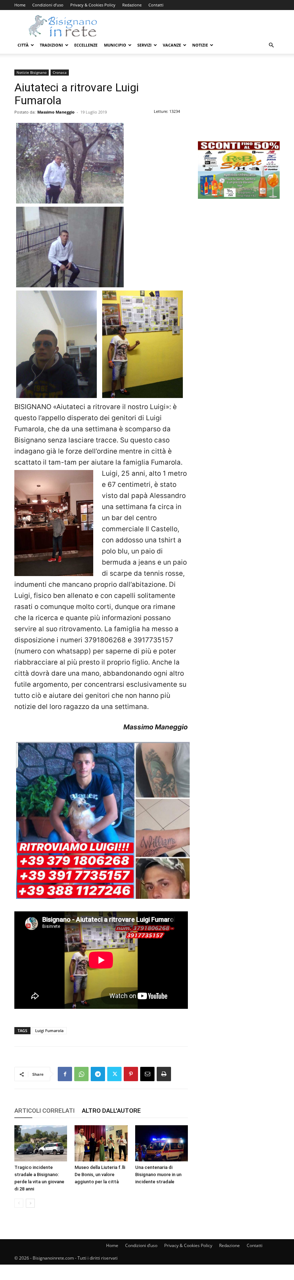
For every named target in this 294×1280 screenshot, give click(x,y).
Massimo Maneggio (56, 112)
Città (23, 45)
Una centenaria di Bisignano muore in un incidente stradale (158, 1174)
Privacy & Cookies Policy (92, 5)
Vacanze (172, 45)
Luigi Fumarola (49, 1030)
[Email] (147, 1074)
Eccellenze (86, 45)
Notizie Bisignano (31, 72)
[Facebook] (65, 1074)
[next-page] (30, 1203)
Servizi (144, 45)
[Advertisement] (239, 105)
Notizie (200, 45)
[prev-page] (18, 1203)
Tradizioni (51, 45)
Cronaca (60, 72)
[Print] (164, 1074)
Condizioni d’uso (47, 5)
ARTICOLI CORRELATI (44, 1110)
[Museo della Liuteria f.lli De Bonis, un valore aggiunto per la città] (101, 1143)
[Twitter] (114, 1074)
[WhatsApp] (81, 1074)
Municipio (115, 45)
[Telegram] (98, 1074)
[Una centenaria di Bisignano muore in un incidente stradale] (161, 1143)
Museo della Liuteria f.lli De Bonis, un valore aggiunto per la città (100, 1174)
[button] (271, 45)
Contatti (155, 5)
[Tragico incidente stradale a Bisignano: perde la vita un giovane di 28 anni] (40, 1143)
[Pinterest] (131, 1074)
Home (19, 5)
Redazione (132, 5)
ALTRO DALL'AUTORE (111, 1110)
